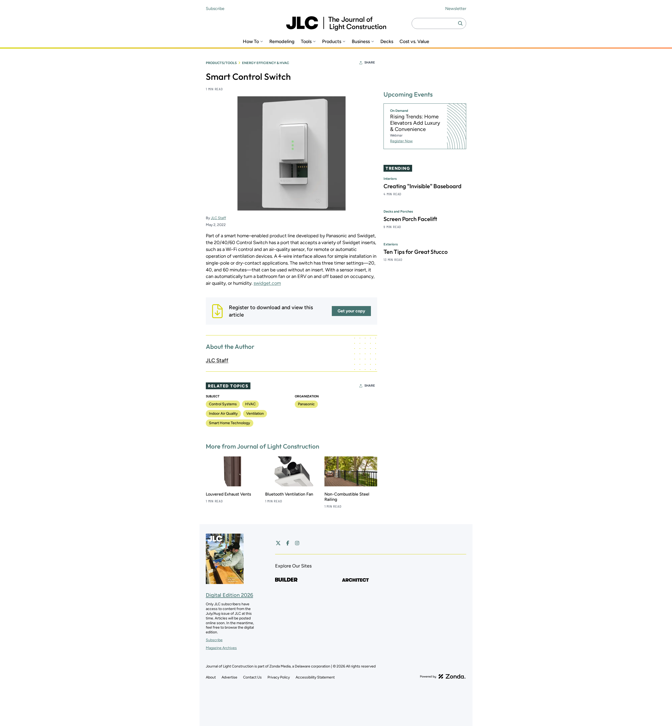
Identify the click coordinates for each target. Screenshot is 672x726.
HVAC (250, 404)
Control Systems (223, 404)
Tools (306, 41)
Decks (386, 41)
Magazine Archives (221, 648)
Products (331, 41)
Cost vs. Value (414, 41)
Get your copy (351, 310)
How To (251, 41)
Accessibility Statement (315, 677)
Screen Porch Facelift (410, 219)
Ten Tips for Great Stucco (416, 251)
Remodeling (282, 41)
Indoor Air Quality (223, 413)
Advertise (229, 677)
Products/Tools (221, 63)
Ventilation (255, 413)
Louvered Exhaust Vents (228, 494)
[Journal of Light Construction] (336, 23)
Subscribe (215, 8)
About (211, 677)
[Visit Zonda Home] (442, 676)
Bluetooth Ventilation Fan (289, 494)
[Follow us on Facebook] (288, 543)
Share (369, 62)
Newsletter (455, 8)
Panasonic (306, 404)
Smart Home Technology (229, 423)
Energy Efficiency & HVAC (265, 63)
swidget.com (267, 283)
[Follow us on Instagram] (297, 543)
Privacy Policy (278, 677)
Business (361, 41)
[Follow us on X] (278, 543)
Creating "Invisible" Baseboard (422, 186)
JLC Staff (218, 218)
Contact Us (252, 677)
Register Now (401, 141)
